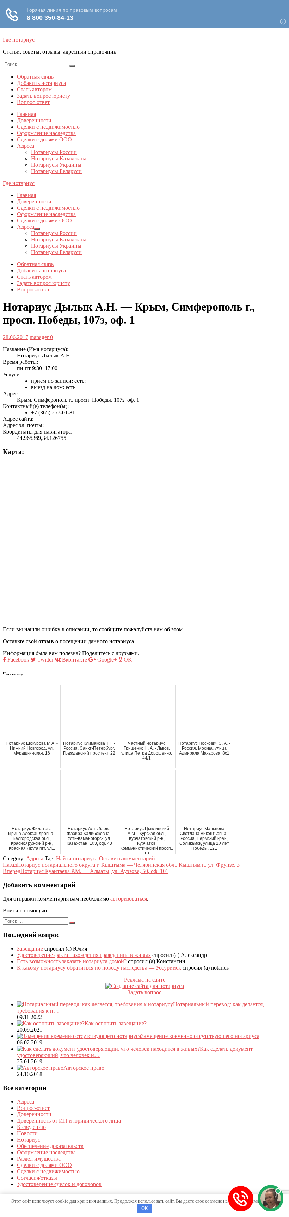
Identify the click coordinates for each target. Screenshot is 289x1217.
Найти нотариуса (77, 858)
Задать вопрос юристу (43, 96)
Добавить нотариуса (41, 83)
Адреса (25, 146)
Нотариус (28, 1140)
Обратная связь (35, 77)
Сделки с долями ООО (44, 139)
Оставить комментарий (127, 858)
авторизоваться (128, 899)
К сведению (31, 1127)
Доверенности (34, 120)
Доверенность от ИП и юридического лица (69, 1121)
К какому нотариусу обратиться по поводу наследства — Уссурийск (99, 968)
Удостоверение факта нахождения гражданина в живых (84, 955)
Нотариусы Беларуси (56, 171)
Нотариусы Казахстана (58, 158)
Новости (27, 1133)
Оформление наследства (46, 133)
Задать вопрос (144, 992)
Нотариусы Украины (56, 165)
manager (39, 337)
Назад (121, 865)
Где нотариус (19, 40)
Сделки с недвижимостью (48, 127)
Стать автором (34, 89)
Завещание (30, 949)
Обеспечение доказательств (50, 1146)
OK (144, 1208)
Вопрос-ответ (33, 102)
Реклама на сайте (144, 980)
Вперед (85, 871)
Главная (26, 114)
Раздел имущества (39, 1159)
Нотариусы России (54, 152)
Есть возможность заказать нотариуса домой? (72, 961)
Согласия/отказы (37, 1178)
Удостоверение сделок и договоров (59, 1184)
